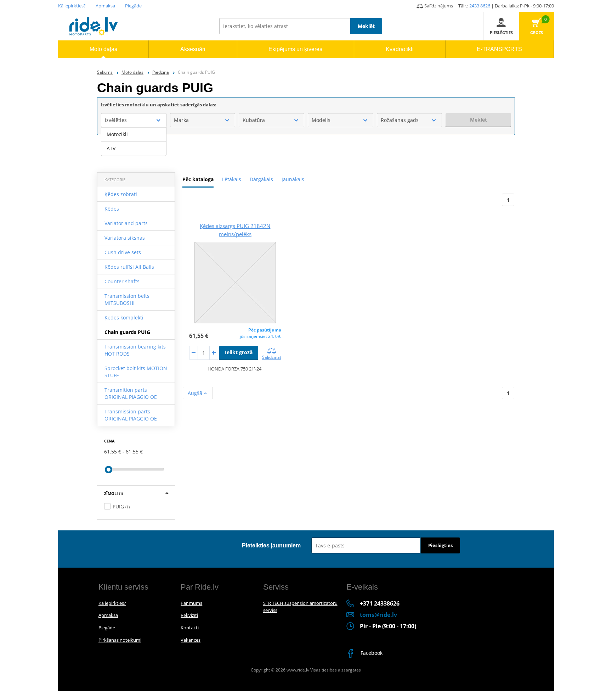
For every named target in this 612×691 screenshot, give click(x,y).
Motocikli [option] (117, 134)
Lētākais (231, 179)
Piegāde (133, 5)
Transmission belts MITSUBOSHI (126, 299)
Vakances (190, 640)
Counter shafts (122, 281)
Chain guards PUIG (127, 332)
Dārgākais (261, 179)
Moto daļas (132, 72)
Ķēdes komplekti (123, 317)
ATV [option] (111, 148)
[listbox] (133, 141)
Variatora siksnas (124, 237)
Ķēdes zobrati (120, 194)
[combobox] (133, 120)
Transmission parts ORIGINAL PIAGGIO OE (130, 415)
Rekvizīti (189, 615)
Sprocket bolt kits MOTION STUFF (135, 372)
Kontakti (190, 627)
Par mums (191, 603)
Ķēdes (111, 208)
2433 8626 (479, 5)
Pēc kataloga (198, 179)
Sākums (105, 72)
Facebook (370, 653)
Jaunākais (293, 179)
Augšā (196, 393)
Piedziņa (160, 72)
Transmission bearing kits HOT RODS (135, 350)
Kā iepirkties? (72, 5)
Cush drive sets (122, 252)
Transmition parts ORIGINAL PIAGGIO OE (130, 393)
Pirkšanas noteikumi (119, 640)
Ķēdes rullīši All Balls (129, 266)
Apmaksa (105, 5)
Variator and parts (126, 223)
